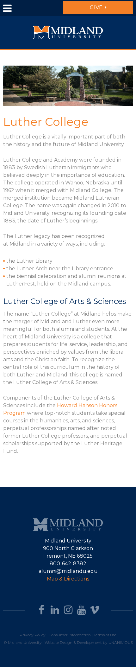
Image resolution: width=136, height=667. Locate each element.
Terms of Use (105, 634)
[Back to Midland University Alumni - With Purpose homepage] (68, 32)
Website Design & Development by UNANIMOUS (89, 642)
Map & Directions (68, 579)
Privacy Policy (33, 634)
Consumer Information (69, 634)
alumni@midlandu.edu (68, 571)
